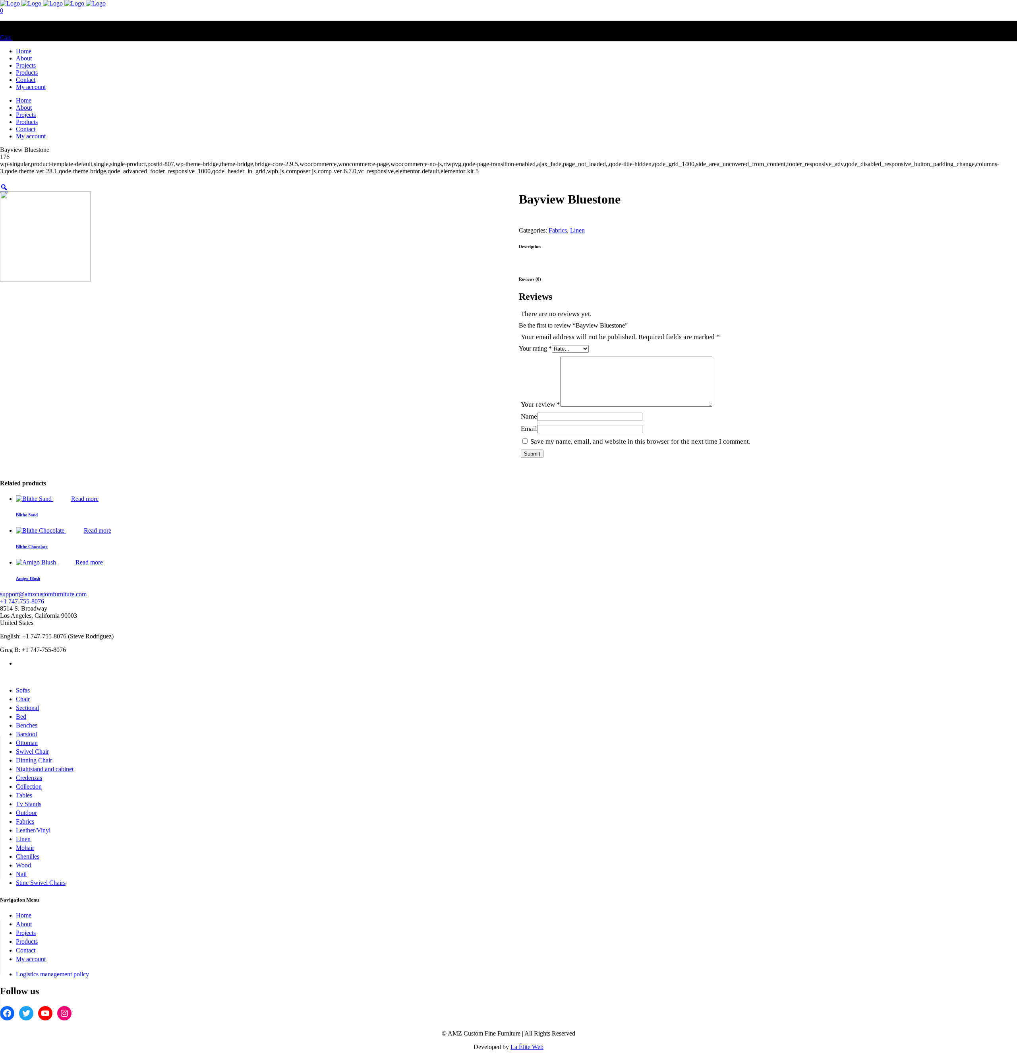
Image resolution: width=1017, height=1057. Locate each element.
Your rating (535, 348)
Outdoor (26, 812)
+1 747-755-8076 (22, 601)
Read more (85, 498)
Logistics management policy (52, 974)
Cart (6, 37)
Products (27, 941)
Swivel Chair (32, 751)
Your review (540, 404)
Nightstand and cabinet (44, 769)
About (24, 924)
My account (31, 959)
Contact (25, 950)
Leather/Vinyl (33, 830)
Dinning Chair (34, 760)
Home (23, 915)
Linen (577, 230)
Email (529, 428)
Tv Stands (28, 804)
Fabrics (558, 230)
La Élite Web (526, 1046)
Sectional (27, 707)
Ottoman (27, 742)
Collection (29, 786)
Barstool (26, 734)
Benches (26, 725)
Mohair (25, 847)
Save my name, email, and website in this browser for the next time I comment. (640, 441)
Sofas (23, 690)
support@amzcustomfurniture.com (43, 594)
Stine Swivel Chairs (41, 882)
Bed (21, 716)
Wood (23, 865)
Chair (23, 699)
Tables (24, 795)
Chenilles (27, 856)
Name (529, 416)
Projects (26, 932)
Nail (21, 874)
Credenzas (29, 777)
